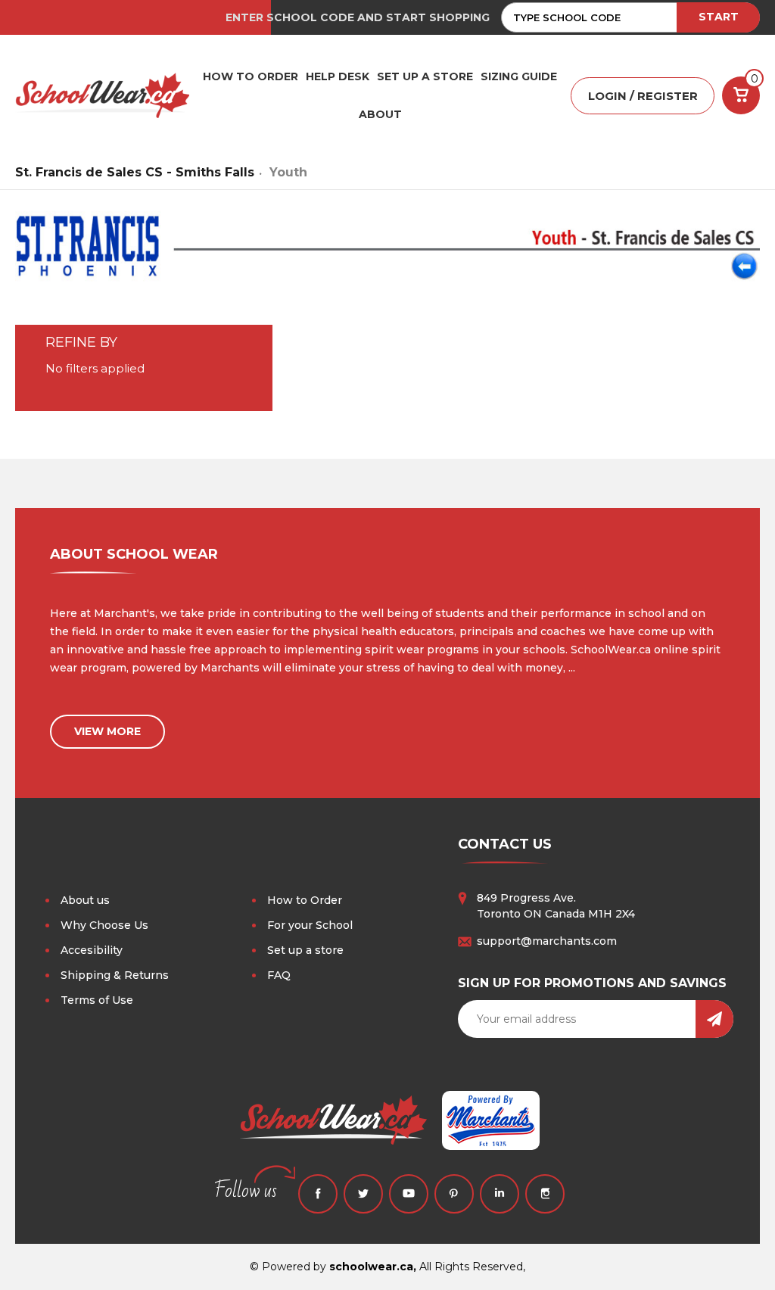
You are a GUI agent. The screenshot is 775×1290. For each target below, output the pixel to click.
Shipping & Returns (115, 975)
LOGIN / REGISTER (643, 96)
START (719, 16)
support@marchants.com (547, 941)
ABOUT (380, 114)
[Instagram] (545, 1194)
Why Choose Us (104, 925)
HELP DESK (337, 76)
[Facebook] (318, 1194)
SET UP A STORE (425, 76)
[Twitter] (363, 1194)
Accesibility (92, 950)
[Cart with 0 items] (741, 95)
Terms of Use (97, 1000)
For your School (310, 925)
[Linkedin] (499, 1194)
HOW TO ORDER (250, 76)
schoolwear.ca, (372, 1266)
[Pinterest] (454, 1194)
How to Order (304, 900)
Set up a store (305, 950)
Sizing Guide (519, 76)
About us (85, 900)
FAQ (279, 975)
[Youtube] (408, 1194)
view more (107, 731)
